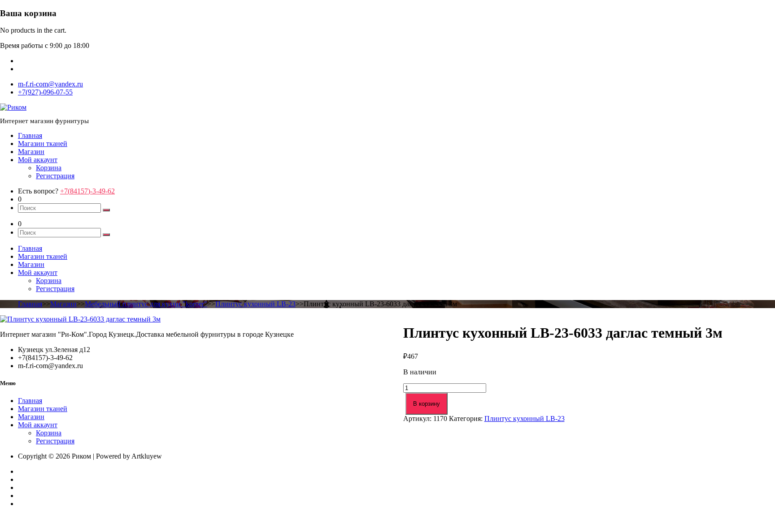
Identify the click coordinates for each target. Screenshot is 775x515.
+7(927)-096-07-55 (45, 92)
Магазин (31, 151)
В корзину (426, 403)
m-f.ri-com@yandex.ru (50, 84)
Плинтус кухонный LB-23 (255, 304)
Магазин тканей (42, 143)
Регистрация (55, 176)
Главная (30, 135)
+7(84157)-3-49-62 (87, 191)
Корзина (48, 168)
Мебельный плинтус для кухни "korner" (146, 304)
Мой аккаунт (37, 159)
